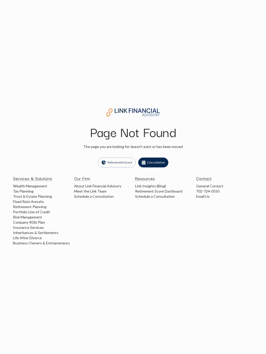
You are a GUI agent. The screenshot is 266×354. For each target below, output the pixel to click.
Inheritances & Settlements (35, 232)
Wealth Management (30, 186)
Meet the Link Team (90, 191)
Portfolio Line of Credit (31, 212)
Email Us (203, 196)
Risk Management (27, 217)
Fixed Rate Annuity (28, 201)
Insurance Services (28, 227)
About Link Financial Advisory (97, 186)
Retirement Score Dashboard (158, 191)
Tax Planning (23, 191)
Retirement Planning (29, 206)
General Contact (209, 186)
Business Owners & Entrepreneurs (41, 243)
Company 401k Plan (29, 222)
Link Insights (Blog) (150, 186)
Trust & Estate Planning (32, 196)
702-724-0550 (208, 191)
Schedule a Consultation (94, 196)
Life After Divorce (27, 238)
